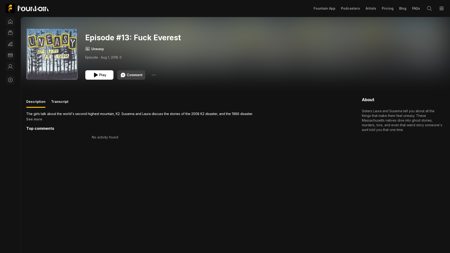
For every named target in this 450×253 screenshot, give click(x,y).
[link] (27, 8)
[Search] (429, 8)
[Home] (10, 21)
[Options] (153, 75)
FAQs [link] (416, 8)
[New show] (10, 80)
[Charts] (10, 44)
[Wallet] (10, 55)
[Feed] (10, 32)
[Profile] (10, 66)
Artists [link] (371, 8)
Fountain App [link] (324, 8)
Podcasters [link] (350, 8)
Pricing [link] (388, 8)
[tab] (35, 103)
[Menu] (441, 8)
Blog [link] (402, 8)
